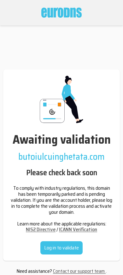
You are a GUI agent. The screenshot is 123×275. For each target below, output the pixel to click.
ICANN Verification (78, 229)
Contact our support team (79, 271)
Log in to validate (61, 248)
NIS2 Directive (41, 229)
